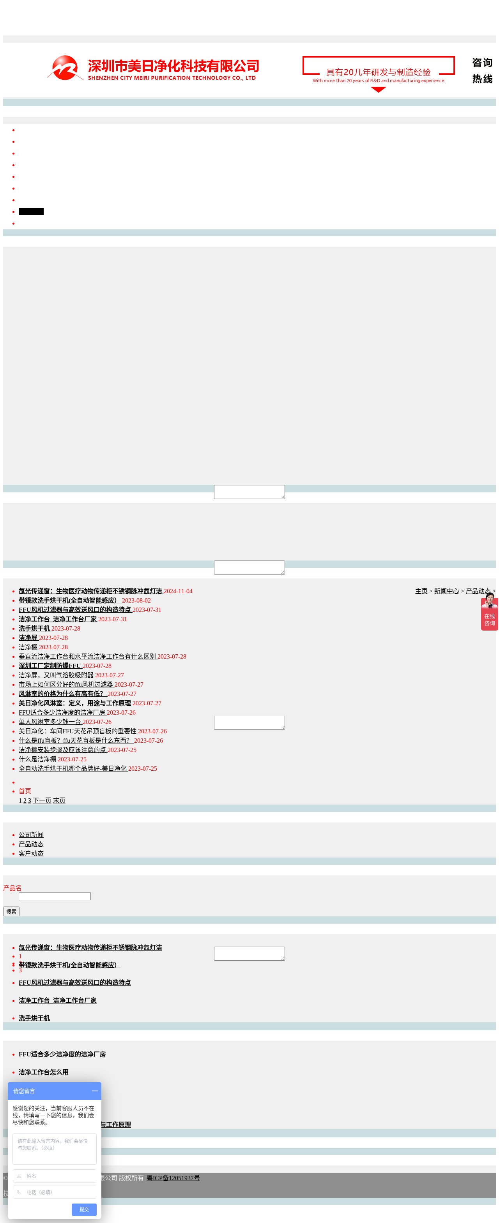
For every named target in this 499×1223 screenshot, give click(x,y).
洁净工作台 (34, 165)
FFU (24, 153)
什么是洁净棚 (38, 759)
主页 (421, 591)
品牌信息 (31, 141)
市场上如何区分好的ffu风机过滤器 (67, 684)
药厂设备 (31, 188)
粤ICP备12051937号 (173, 1178)
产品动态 (478, 591)
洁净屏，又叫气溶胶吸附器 (57, 675)
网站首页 (31, 130)
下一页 (42, 800)
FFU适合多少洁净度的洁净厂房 (63, 712)
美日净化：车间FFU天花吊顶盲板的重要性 (78, 731)
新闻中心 (31, 211)
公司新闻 (31, 834)
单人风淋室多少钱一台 (51, 722)
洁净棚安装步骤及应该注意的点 (63, 750)
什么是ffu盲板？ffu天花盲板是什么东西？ (76, 740)
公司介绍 (31, 223)
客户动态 (31, 853)
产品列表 (31, 200)
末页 (59, 800)
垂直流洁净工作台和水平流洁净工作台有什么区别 (88, 656)
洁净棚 (28, 176)
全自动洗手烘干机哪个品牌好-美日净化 (73, 768)
